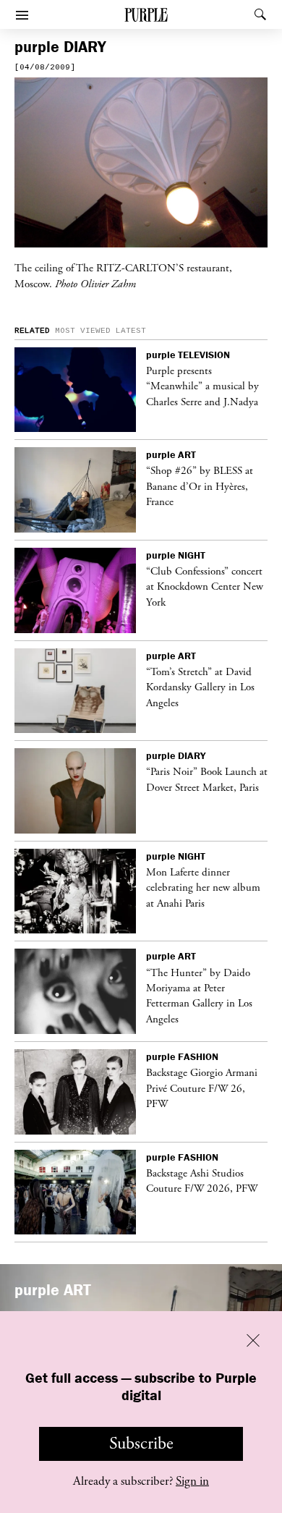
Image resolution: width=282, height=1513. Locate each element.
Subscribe (141, 1443)
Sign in (192, 1481)
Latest (131, 330)
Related (32, 330)
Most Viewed (83, 330)
